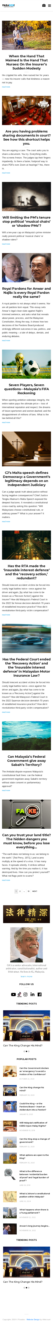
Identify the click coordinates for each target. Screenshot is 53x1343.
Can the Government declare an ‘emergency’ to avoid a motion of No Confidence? (34, 1080)
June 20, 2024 (25, 1210)
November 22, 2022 (27, 1226)
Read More (6, 87)
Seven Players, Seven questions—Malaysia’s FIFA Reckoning (26, 389)
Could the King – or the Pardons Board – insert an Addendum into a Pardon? (25, 1050)
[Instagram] (25, 994)
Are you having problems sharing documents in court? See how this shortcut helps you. (26, 137)
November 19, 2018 (27, 1139)
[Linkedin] (32, 994)
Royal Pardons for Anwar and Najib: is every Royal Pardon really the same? (26, 293)
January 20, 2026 (41, 279)
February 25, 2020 (27, 1171)
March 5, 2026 (42, 208)
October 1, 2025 (41, 376)
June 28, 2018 (24, 1194)
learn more (26, 976)
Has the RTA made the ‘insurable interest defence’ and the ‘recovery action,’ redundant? (26, 572)
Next (34, 891)
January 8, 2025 (26, 1123)
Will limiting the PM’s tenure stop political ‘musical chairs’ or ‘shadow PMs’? (26, 221)
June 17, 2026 (42, 47)
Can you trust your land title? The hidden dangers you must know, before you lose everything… (26, 841)
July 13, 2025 (42, 463)
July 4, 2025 (43, 747)
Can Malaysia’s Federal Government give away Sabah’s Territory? (26, 761)
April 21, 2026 (42, 122)
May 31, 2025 (42, 826)
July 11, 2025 (43, 557)
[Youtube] (13, 994)
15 (28, 891)
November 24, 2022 (27, 1239)
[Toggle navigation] (49, 5)
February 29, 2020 (27, 1104)
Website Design (33, 1338)
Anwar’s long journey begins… (34, 1235)
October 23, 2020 (27, 1088)
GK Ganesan (13, 47)
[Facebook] (39, 994)
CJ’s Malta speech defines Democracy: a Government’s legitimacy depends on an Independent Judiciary (26, 479)
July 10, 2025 (42, 650)
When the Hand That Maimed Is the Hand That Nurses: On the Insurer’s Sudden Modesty (26, 62)
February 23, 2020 (27, 1155)
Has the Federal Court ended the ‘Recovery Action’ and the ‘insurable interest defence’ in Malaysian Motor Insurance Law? (26, 667)
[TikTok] (19, 994)
